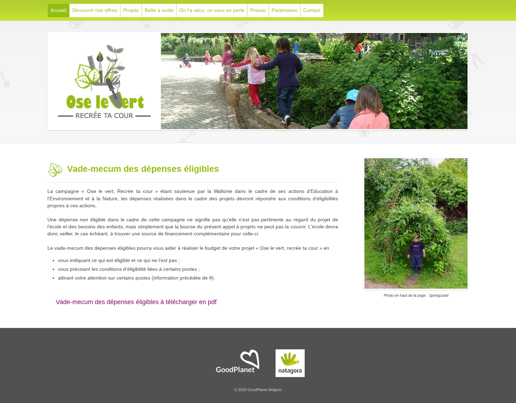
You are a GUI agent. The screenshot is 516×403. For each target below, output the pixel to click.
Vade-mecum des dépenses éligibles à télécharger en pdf (134, 301)
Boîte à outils (159, 10)
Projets (131, 10)
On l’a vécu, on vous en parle (211, 10)
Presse (258, 10)
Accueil (58, 10)
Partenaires (284, 10)
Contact (311, 10)
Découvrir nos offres (94, 10)
